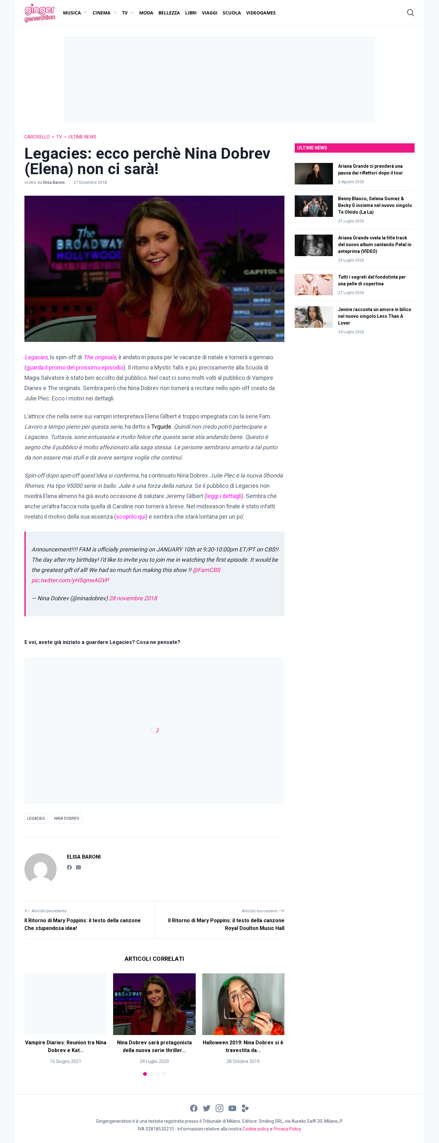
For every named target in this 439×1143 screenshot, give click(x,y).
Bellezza (169, 13)
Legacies (36, 818)
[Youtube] (232, 1108)
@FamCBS (206, 570)
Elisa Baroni (54, 182)
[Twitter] (207, 1108)
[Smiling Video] (245, 1108)
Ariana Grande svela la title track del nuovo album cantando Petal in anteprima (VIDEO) (374, 244)
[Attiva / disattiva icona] (410, 13)
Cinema (102, 13)
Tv (125, 13)
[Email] (78, 867)
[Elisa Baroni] (40, 869)
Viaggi (210, 13)
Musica (72, 13)
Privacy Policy (287, 1128)
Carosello (37, 136)
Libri (191, 13)
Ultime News (82, 136)
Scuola (232, 13)
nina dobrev (66, 818)
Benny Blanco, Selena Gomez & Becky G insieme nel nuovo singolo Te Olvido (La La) (375, 205)
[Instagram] (219, 1108)
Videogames (261, 13)
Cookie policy (256, 1128)
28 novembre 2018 (133, 598)
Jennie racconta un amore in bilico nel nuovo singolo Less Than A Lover (374, 316)
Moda (146, 13)
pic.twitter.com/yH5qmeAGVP (70, 580)
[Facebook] (69, 867)
